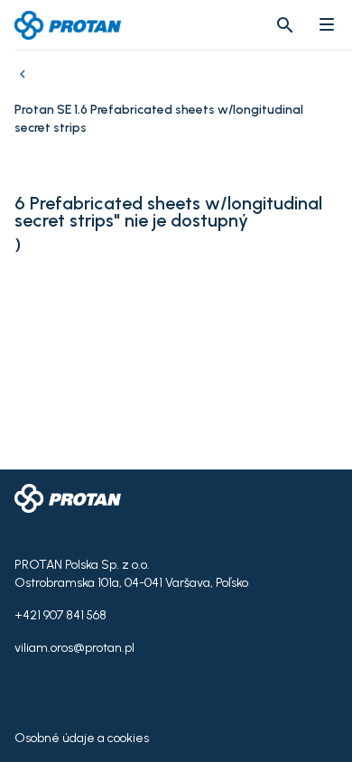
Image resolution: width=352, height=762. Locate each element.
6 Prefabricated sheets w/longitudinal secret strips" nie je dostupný (168, 212)
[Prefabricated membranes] (25, 83)
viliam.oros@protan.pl (74, 647)
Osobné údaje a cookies (81, 738)
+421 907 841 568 (60, 615)
